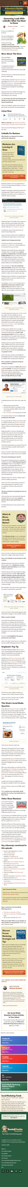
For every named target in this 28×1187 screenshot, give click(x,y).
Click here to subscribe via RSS (11, 914)
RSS (25, 124)
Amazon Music (19, 124)
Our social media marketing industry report (11, 1160)
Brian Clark (11, 769)
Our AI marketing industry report (8, 1162)
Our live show (4, 1158)
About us (3, 1148)
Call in (3, 791)
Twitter (23, 467)
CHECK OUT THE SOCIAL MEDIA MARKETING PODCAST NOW (14, 972)
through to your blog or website (9, 324)
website (13, 853)
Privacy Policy (21, 1142)
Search (21, 3)
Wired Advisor (9, 83)
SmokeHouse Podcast (14, 709)
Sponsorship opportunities (7, 1165)
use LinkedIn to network (17, 227)
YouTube (12, 124)
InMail (10, 565)
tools (8, 245)
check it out (17, 821)
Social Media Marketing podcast (9, 50)
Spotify (23, 122)
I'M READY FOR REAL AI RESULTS (14, 546)
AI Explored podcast (18, 999)
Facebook (3, 185)
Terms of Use (14, 1142)
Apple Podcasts (16, 122)
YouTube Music (5, 124)
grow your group (12, 662)
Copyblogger (20, 769)
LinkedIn (23, 185)
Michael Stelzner (15, 988)
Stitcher (19, 917)
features (14, 245)
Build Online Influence (14, 81)
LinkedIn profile (22, 313)
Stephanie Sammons (20, 79)
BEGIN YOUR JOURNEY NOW (14, 12)
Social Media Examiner (8, 3)
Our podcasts (4, 1153)
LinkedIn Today (12, 283)
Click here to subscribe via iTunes (12, 912)
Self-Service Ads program (15, 658)
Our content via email (6, 1151)
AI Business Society (9, 996)
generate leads (18, 422)
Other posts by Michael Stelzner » (10, 1005)
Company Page (21, 663)
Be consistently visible (9, 412)
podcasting (10, 760)
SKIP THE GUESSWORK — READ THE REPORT (14, 176)
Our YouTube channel (6, 1155)
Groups (3, 330)
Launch (12, 752)
